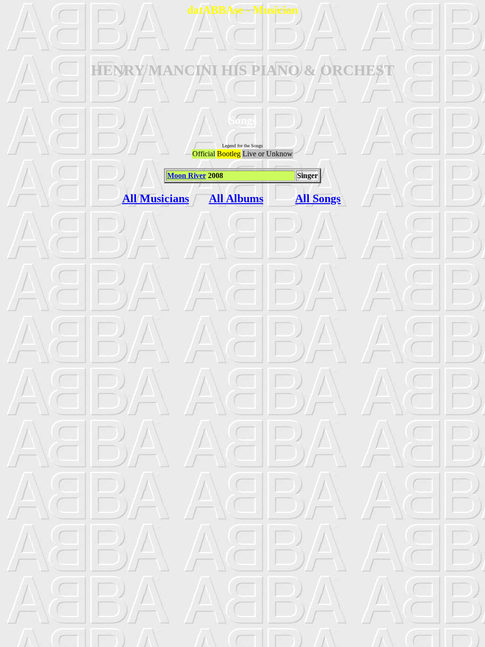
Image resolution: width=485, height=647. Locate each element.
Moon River (186, 175)
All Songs (318, 198)
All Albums (236, 198)
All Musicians (155, 198)
